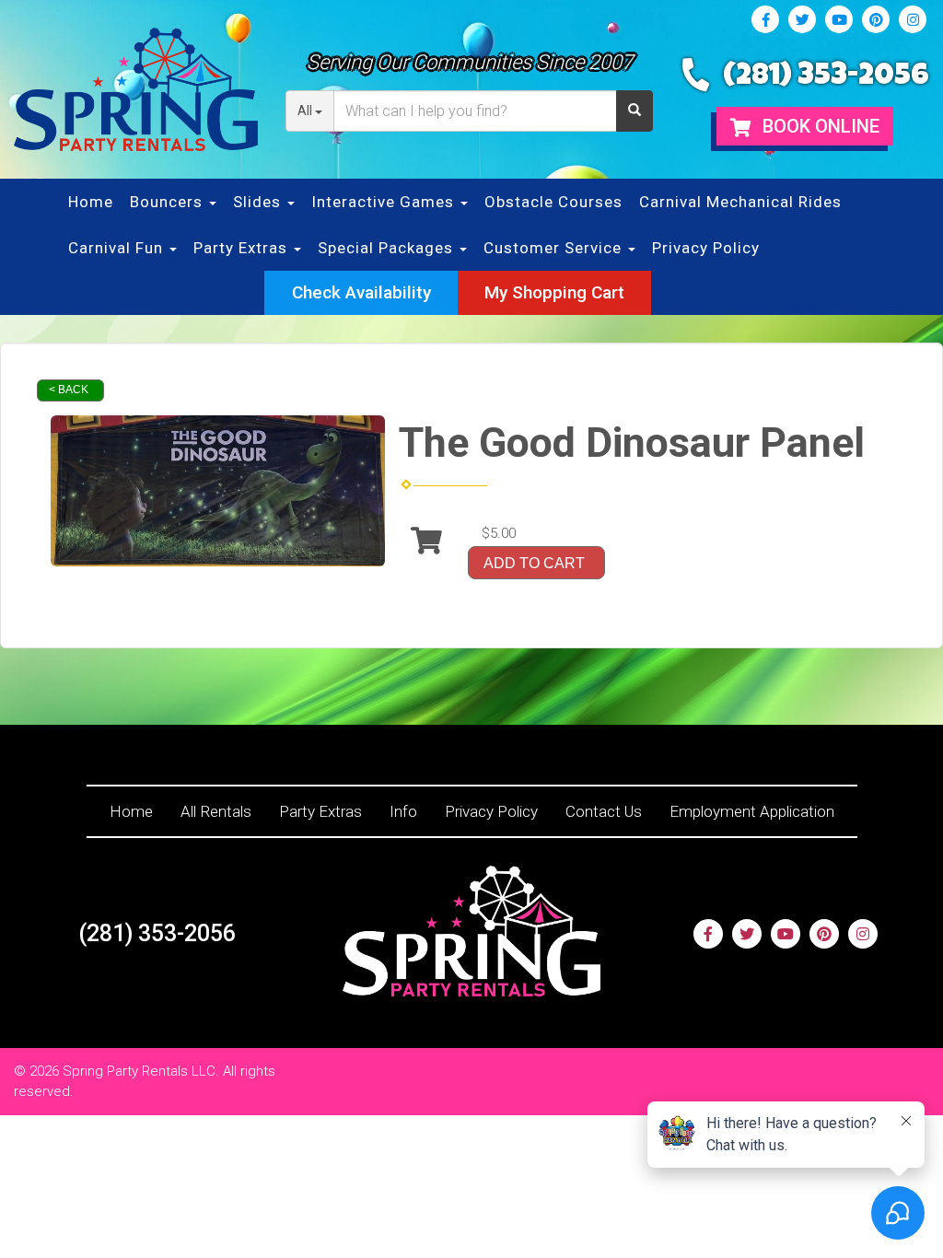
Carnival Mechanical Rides (740, 201)
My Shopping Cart (554, 292)
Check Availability (361, 292)
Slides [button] (259, 201)
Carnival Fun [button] (118, 248)
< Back (68, 389)
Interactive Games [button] (385, 201)
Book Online (818, 126)
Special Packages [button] (388, 248)
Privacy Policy (706, 248)
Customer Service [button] (554, 248)
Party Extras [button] (242, 248)
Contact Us (603, 811)
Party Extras (320, 811)
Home (90, 201)
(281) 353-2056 (826, 78)
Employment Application (751, 811)
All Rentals (215, 811)
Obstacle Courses (553, 201)
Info (403, 811)
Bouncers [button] (168, 201)
